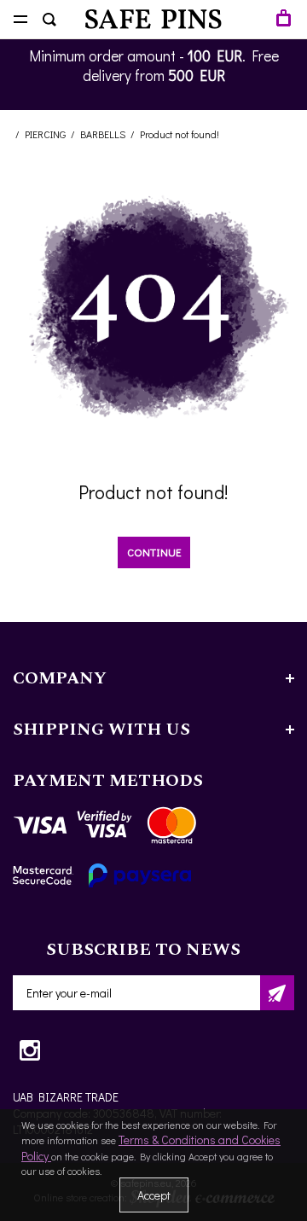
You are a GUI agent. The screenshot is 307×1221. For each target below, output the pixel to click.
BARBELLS (102, 134)
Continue (154, 551)
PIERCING (45, 134)
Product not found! (179, 134)
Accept (154, 1195)
